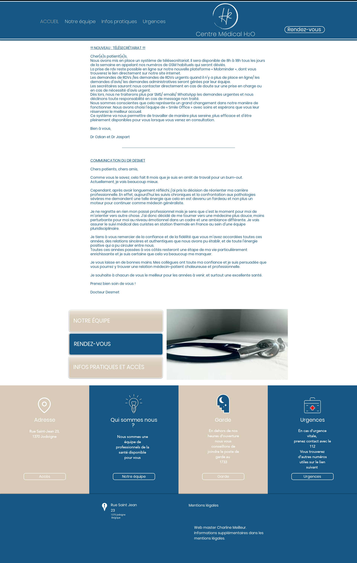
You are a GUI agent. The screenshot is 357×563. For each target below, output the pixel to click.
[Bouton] (225, 18)
